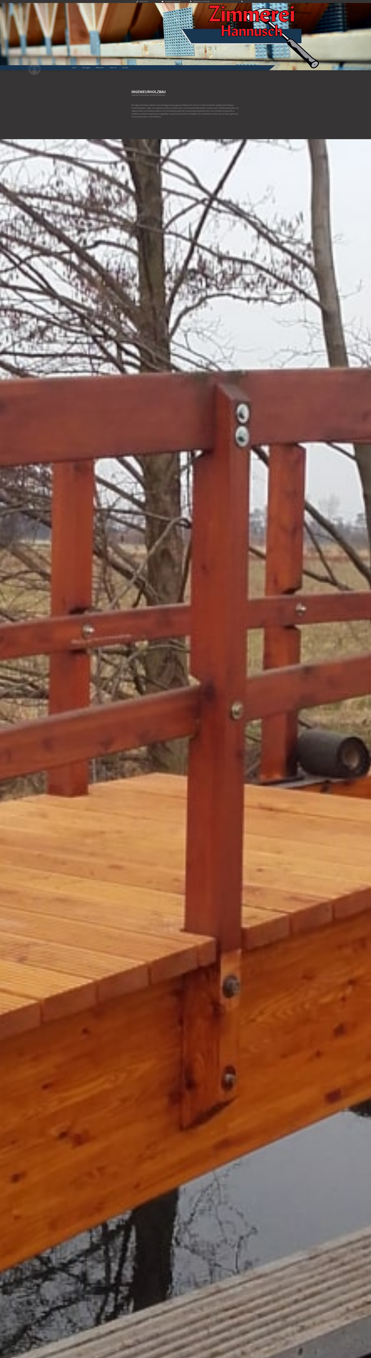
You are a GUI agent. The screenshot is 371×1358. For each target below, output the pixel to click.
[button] (241, 1)
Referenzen (100, 67)
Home (74, 67)
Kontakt (125, 67)
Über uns (113, 67)
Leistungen (86, 67)
